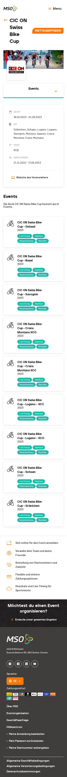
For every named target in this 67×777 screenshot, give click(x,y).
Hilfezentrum (14, 727)
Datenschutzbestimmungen (23, 771)
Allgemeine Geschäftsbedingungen (28, 760)
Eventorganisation (18, 713)
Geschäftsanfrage (18, 720)
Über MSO (12, 706)
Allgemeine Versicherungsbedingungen (31, 766)
